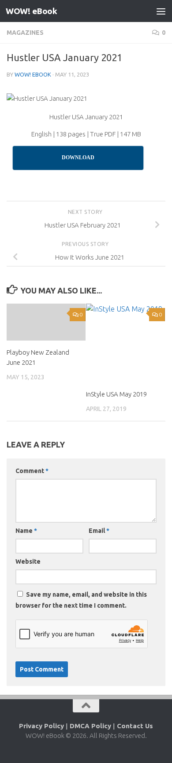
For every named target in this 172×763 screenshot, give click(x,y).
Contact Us (135, 726)
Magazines (25, 32)
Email (99, 530)
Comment (32, 470)
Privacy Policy (41, 726)
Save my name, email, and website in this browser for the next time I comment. (81, 600)
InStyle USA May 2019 (116, 394)
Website (28, 561)
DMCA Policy (90, 726)
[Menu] (161, 11)
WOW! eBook (31, 11)
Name (26, 530)
